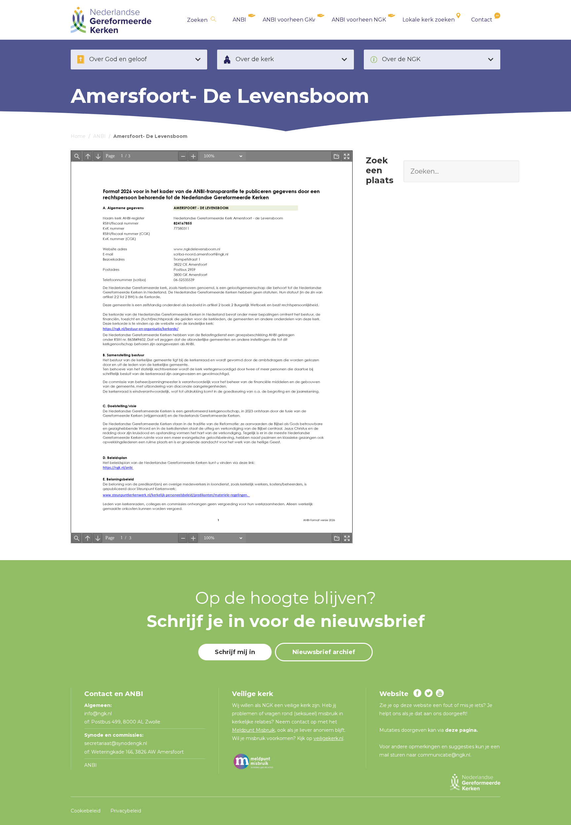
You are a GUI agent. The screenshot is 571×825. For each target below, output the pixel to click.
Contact (481, 20)
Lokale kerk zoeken (428, 20)
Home (78, 136)
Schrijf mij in (235, 652)
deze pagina (460, 730)
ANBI (239, 20)
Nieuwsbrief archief (323, 652)
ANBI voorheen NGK (359, 20)
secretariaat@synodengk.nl (115, 743)
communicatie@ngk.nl (444, 755)
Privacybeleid (125, 811)
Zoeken (197, 20)
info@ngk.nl (98, 714)
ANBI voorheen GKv (289, 20)
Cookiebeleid (85, 811)
